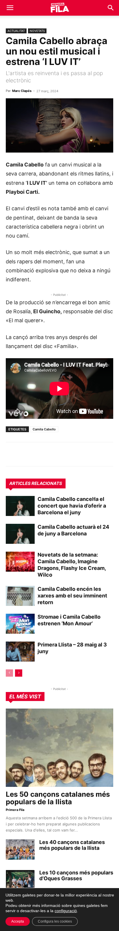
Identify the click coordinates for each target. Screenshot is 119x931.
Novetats (37, 30)
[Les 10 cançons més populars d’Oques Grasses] (20, 880)
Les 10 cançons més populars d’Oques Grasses (76, 875)
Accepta (17, 921)
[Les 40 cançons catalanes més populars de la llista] (20, 849)
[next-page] (18, 673)
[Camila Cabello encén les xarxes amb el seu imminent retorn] (20, 596)
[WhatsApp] (11, 454)
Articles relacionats (35, 483)
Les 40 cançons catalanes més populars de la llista (72, 845)
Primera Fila (15, 810)
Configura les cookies (55, 921)
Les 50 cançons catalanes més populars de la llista (58, 798)
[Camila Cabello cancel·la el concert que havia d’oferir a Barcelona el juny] (20, 506)
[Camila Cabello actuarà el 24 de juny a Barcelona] (20, 534)
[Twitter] (38, 454)
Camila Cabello (44, 429)
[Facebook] (51, 454)
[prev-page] (9, 673)
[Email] (64, 454)
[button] (10, 8)
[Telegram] (25, 454)
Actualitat (16, 30)
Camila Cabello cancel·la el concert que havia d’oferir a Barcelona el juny (72, 505)
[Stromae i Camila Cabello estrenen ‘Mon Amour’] (20, 624)
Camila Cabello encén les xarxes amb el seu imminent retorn (72, 595)
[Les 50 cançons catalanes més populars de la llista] (59, 748)
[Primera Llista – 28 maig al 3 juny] (20, 652)
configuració (66, 910)
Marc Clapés (21, 91)
